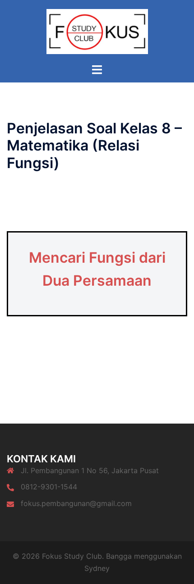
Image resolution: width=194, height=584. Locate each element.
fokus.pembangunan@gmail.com (76, 503)
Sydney (97, 568)
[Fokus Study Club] (97, 30)
